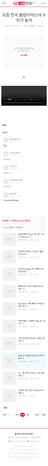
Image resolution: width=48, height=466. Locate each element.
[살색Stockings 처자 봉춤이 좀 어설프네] (24, 274)
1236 (37, 414)
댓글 (40, 26)
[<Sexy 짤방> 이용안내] (24, 227)
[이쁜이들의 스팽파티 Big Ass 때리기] (24, 326)
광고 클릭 (24, 55)
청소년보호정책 (35, 437)
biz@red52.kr (34, 441)
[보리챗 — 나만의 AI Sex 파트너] (24, 220)
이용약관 (10, 437)
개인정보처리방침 (21, 437)
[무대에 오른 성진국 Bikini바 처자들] (24, 395)
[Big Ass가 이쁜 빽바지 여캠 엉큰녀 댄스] (24, 308)
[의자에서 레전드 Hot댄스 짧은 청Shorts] (24, 256)
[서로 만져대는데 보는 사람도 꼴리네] (24, 343)
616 (27, 414)
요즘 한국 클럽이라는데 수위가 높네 (24, 17)
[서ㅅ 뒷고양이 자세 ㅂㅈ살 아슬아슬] (24, 378)
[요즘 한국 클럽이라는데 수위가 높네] (24, 360)
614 (17, 414)
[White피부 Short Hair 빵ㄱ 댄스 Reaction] (24, 239)
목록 (4, 125)
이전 (4, 414)
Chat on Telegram (17, 441)
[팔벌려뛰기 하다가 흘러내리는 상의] (24, 291)
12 (30, 236)
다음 (43, 414)
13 (24, 288)
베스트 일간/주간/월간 (24, 434)
